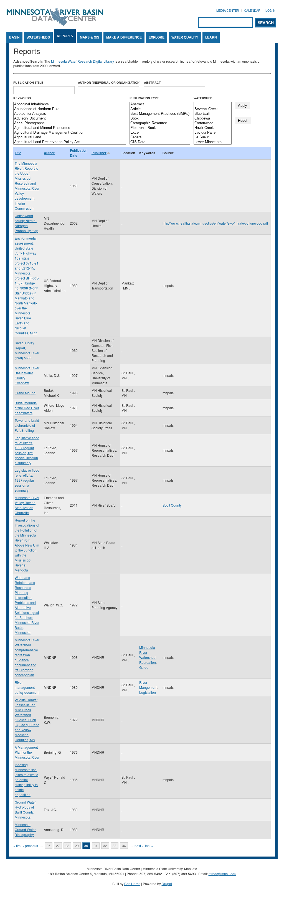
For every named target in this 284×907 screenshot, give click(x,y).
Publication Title (28, 82)
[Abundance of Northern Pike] (70, 109)
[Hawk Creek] (212, 128)
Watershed (203, 98)
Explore (156, 37)
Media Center (227, 10)
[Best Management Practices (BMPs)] (160, 113)
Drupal (167, 883)
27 (58, 845)
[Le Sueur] (212, 137)
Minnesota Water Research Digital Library (82, 61)
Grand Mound (25, 392)
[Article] (160, 109)
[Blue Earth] (212, 113)
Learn (211, 37)
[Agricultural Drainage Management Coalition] (70, 132)
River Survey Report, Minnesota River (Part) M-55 (27, 350)
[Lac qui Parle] (212, 132)
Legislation (147, 692)
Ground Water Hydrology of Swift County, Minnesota (25, 809)
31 (96, 845)
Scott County (172, 505)
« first (17, 845)
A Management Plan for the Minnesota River (27, 752)
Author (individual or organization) (109, 82)
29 (77, 845)
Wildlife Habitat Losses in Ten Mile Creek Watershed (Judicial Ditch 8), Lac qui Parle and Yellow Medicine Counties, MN (27, 719)
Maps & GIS (89, 37)
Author (49, 152)
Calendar (252, 10)
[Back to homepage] (54, 24)
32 (105, 845)
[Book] (160, 118)
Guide (143, 667)
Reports (65, 36)
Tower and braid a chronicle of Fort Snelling (27, 425)
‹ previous (30, 845)
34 (124, 845)
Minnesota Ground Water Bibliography (25, 829)
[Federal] (160, 137)
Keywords (22, 98)
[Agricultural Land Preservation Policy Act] (70, 142)
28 (67, 845)
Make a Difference (124, 37)
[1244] (212, 104)
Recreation (147, 662)
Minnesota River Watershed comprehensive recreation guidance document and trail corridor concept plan (27, 657)
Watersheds (38, 37)
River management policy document (27, 687)
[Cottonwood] (212, 123)
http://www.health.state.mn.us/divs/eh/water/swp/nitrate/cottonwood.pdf (215, 223)
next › (139, 845)
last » (149, 845)
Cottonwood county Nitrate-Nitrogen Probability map (26, 223)
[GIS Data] (160, 142)
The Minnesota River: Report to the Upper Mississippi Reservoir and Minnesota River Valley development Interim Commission (27, 185)
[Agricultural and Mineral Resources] (70, 128)
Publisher (99, 152)
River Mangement (148, 685)
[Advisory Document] (70, 118)
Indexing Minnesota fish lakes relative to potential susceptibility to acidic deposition (26, 779)
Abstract (152, 82)
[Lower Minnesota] (212, 142)
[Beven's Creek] (212, 109)
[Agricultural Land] (70, 137)
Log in (270, 10)
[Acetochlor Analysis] (70, 113)
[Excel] (160, 132)
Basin (14, 37)
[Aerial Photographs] (70, 123)
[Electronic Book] (160, 128)
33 (114, 845)
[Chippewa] (212, 118)
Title (18, 152)
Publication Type (144, 98)
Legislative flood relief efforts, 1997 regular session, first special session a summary (27, 450)
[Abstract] (160, 104)
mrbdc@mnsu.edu (222, 873)
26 (48, 845)
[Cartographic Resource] (160, 123)
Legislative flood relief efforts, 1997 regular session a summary (27, 480)
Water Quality (184, 37)
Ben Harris (132, 883)
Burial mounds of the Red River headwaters (27, 407)
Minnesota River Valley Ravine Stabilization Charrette (27, 505)
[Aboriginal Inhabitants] (70, 104)
